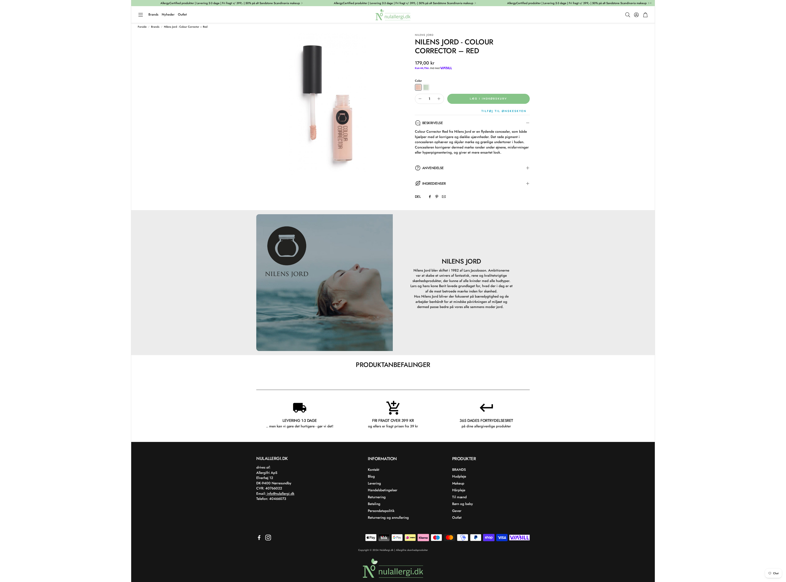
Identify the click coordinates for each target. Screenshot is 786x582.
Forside (142, 27)
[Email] (444, 196)
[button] (140, 14)
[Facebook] (430, 196)
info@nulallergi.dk (280, 493)
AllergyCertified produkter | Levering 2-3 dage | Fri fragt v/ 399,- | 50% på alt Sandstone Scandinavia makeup (211, 3)
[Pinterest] (437, 196)
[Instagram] (268, 537)
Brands (155, 27)
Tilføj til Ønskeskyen (503, 111)
